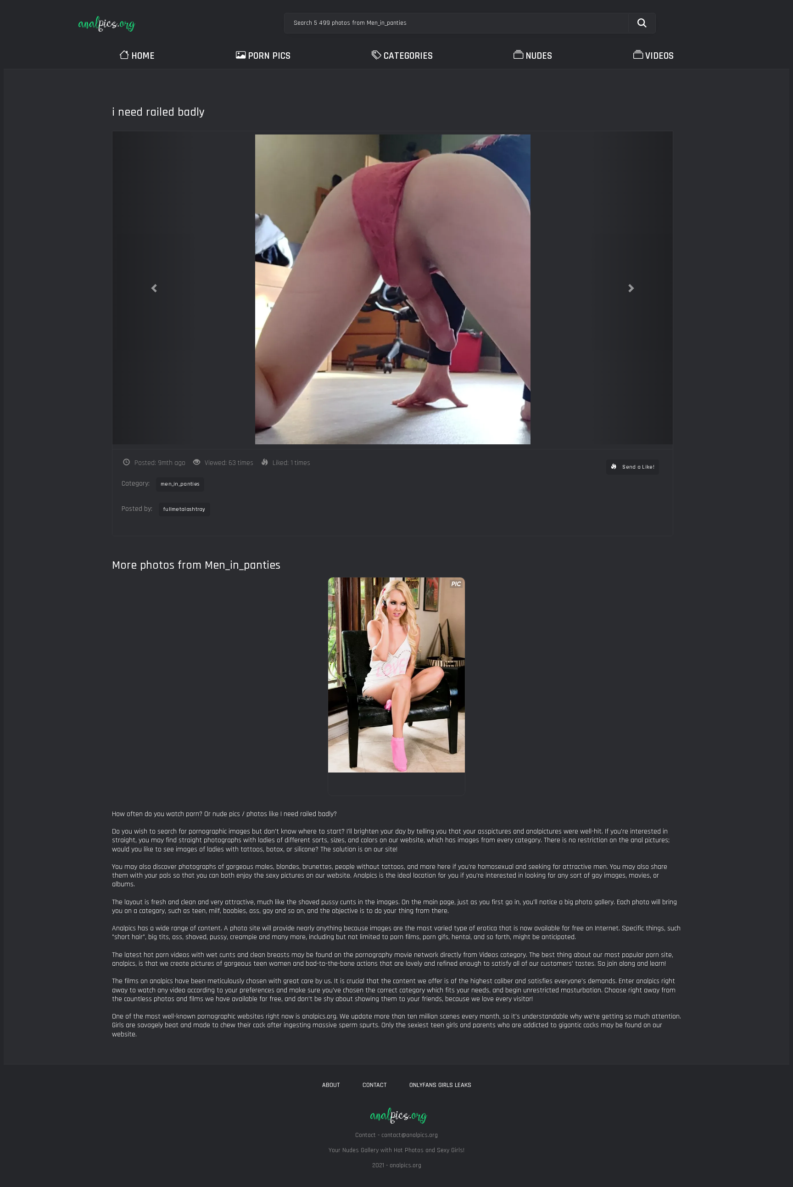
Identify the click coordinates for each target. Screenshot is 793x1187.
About (331, 1085)
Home (143, 56)
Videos (659, 56)
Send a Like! (637, 467)
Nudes (538, 56)
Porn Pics (269, 56)
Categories (408, 56)
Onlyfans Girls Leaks (440, 1085)
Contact (374, 1085)
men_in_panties (180, 484)
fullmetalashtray (184, 509)
